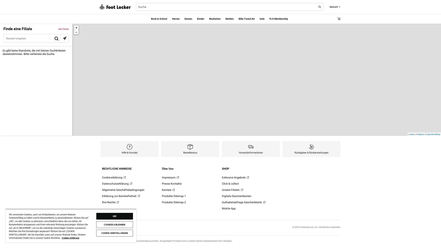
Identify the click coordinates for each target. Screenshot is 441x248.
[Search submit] (319, 7)
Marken (229, 18)
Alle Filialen (63, 29)
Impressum (169, 177)
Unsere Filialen (231, 190)
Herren (176, 18)
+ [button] (76, 27)
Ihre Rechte (109, 202)
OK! (114, 216)
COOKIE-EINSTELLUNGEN (114, 233)
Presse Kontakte (172, 183)
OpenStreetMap (433, 134)
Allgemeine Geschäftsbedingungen (123, 190)
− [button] (76, 32)
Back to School (159, 18)
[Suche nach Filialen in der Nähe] (64, 38)
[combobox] (229, 7)
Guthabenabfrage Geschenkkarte (242, 202)
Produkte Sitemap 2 (174, 202)
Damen (188, 18)
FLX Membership (278, 18)
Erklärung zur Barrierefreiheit (119, 196)
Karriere (167, 190)
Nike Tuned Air (247, 18)
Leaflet (411, 134)
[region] (71, 225)
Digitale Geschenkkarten (236, 196)
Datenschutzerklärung (115, 183)
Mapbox (421, 134)
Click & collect (230, 183)
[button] (56, 38)
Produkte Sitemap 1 (174, 196)
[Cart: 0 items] (339, 19)
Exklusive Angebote (234, 177)
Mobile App (229, 208)
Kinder (200, 18)
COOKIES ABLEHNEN (114, 224)
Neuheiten (215, 18)
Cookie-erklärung (112, 177)
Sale (262, 18)
